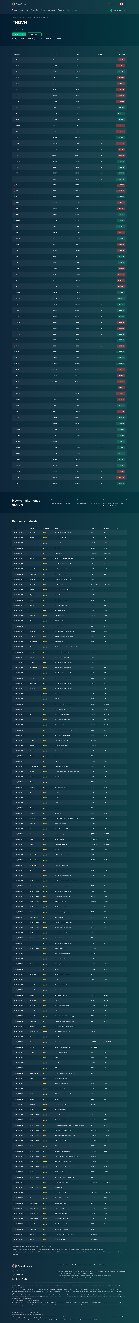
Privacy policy (87, 1265)
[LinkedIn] (22, 1279)
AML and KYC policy (99, 1265)
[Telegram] (19, 1279)
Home (14, 18)
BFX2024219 (28, 1314)
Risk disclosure (76, 1265)
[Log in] (111, 10)
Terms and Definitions (63, 1265)
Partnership (34, 10)
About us (61, 10)
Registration (123, 10)
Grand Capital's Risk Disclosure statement (30, 1300)
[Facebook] (16, 1279)
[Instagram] (13, 1279)
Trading (14, 10)
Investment (24, 10)
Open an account (73, 10)
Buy (19, 34)
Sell (34, 34)
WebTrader (113, 4)
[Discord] (25, 1279)
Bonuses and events (48, 10)
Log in (116, 10)
